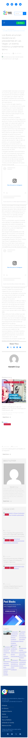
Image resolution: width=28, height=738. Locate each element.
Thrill (12, 540)
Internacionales (15, 382)
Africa (7, 514)
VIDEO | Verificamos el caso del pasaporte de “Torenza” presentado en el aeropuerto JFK (14, 408)
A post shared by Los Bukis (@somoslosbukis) (14, 201)
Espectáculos (10, 29)
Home (3, 29)
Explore (7, 540)
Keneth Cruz (7, 53)
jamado (5, 404)
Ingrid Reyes (6, 446)
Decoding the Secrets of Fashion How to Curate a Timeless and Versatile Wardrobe (13, 560)
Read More (6, 417)
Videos (21, 382)
